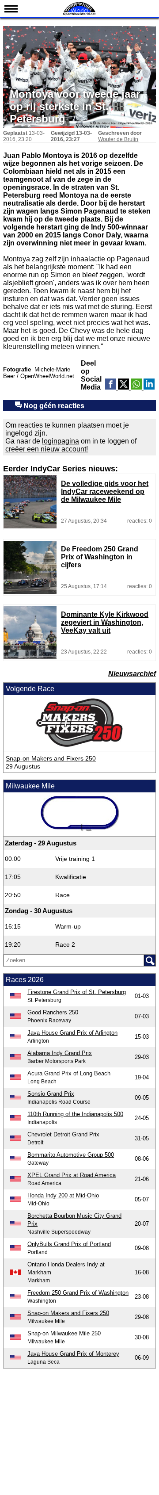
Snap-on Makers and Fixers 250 (51, 758)
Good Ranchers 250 (52, 1012)
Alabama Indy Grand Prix (59, 1053)
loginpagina (60, 441)
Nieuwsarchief (132, 673)
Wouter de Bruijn (118, 139)
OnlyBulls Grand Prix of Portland (69, 1244)
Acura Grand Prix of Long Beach (68, 1073)
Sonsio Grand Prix (50, 1093)
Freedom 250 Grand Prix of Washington (78, 1292)
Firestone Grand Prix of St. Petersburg (76, 992)
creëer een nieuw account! (46, 449)
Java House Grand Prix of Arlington (72, 1032)
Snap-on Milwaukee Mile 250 (64, 1333)
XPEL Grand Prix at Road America (71, 1175)
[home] (79, 14)
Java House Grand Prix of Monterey (73, 1353)
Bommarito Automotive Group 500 (70, 1154)
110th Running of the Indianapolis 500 (75, 1114)
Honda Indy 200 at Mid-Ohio (63, 1195)
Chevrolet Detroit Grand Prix (63, 1134)
